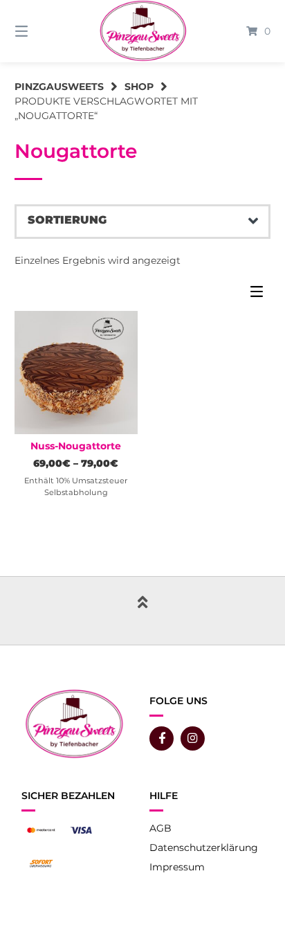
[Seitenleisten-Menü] (260, 295)
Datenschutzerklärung (203, 847)
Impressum (177, 867)
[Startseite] (142, 31)
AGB (160, 828)
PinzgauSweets (59, 86)
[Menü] (40, 31)
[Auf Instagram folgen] (193, 738)
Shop (139, 86)
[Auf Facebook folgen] (161, 738)
